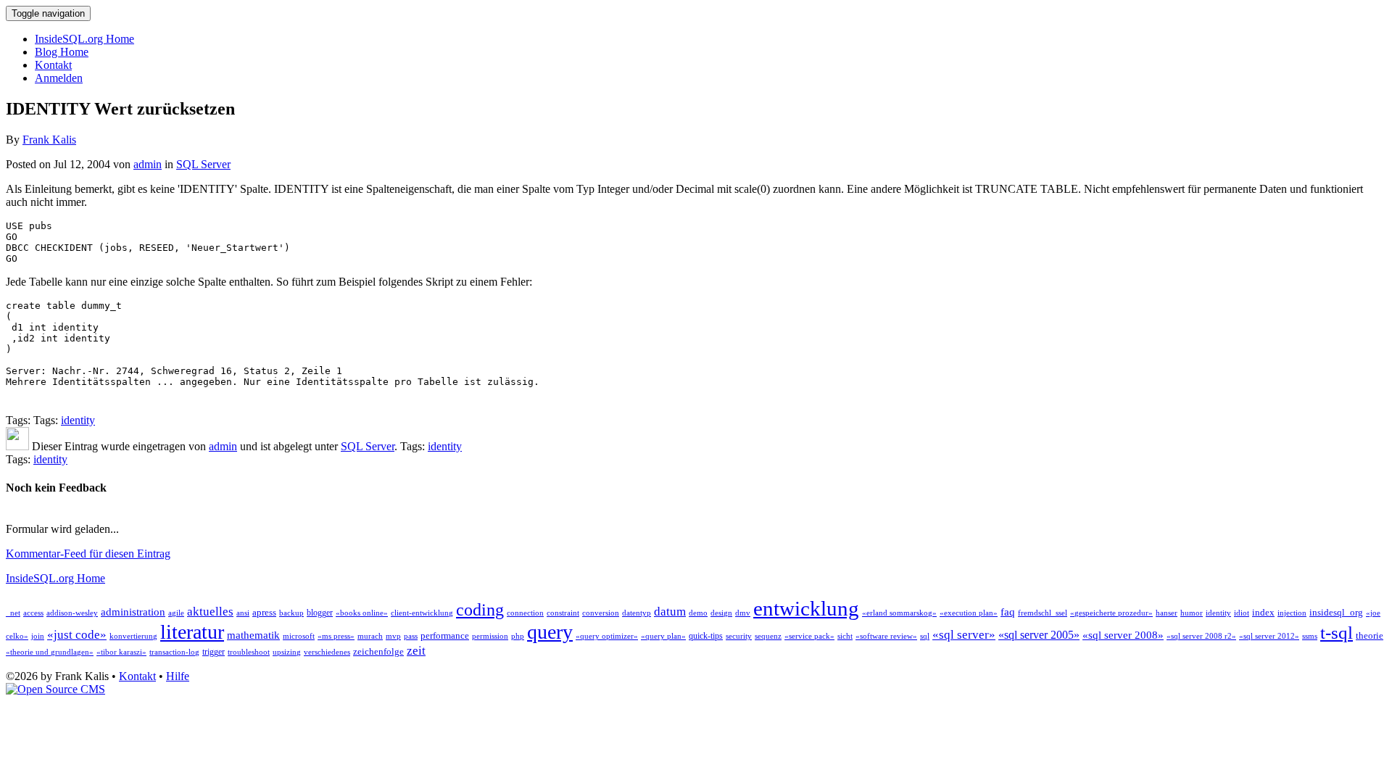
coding (480, 609)
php (517, 636)
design (721, 613)
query (550, 632)
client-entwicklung (422, 613)
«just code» (77, 635)
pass (411, 636)
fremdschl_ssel (1042, 613)
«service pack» (809, 636)
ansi (242, 613)
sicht (845, 636)
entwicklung (806, 608)
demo (698, 613)
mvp (393, 636)
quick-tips (706, 636)
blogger (320, 613)
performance (444, 635)
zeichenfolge (378, 651)
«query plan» (663, 636)
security (739, 636)
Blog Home (61, 52)
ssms (1309, 636)
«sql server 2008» (1123, 635)
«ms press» (336, 636)
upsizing (287, 652)
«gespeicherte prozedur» (1111, 613)
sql (924, 636)
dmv (742, 613)
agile (176, 613)
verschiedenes (327, 652)
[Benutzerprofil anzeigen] (17, 446)
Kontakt (53, 65)
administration (133, 612)
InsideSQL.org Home (84, 39)
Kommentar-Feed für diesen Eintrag (88, 553)
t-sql (1336, 632)
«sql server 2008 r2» (1201, 636)
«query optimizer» (607, 636)
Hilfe (177, 676)
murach (370, 636)
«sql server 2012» (1269, 636)
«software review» (886, 636)
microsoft (299, 636)
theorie (1369, 635)
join (37, 636)
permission (490, 636)
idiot (1241, 613)
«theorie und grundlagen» (50, 652)
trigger (213, 652)
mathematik (253, 635)
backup (291, 613)
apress (264, 612)
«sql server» (963, 635)
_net (13, 613)
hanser (1166, 613)
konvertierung (133, 636)
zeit (416, 651)
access (33, 613)
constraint (563, 613)
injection (1291, 613)
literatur (192, 632)
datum (670, 611)
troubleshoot (249, 652)
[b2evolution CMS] (55, 689)
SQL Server (203, 164)
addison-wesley (72, 613)
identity (78, 420)
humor (1191, 613)
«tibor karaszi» (121, 652)
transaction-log (174, 652)
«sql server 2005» (1039, 635)
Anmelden (59, 78)
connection (525, 613)
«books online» (362, 613)
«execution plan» (969, 613)
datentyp (636, 613)
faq (1007, 612)
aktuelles (210, 611)
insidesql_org (1336, 612)
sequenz (768, 636)
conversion (600, 613)
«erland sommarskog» (899, 613)
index (1263, 612)
